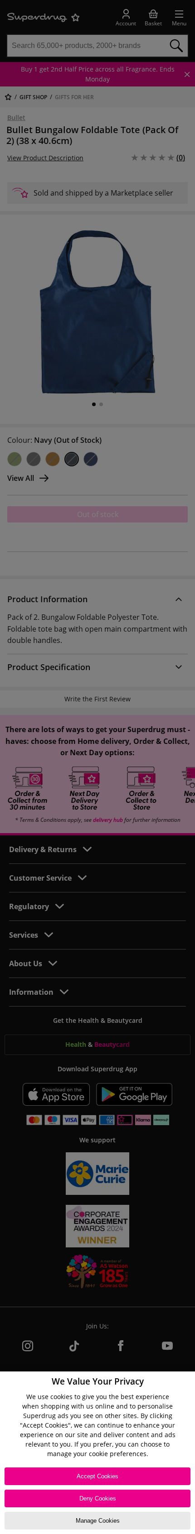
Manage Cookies (98, 1520)
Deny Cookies (97, 1498)
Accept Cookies (97, 1476)
